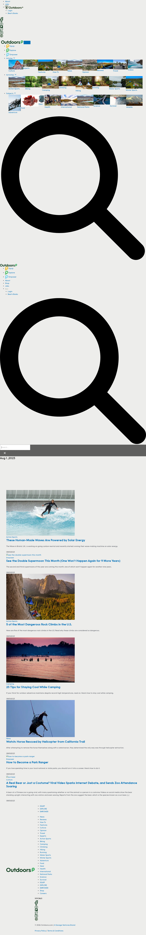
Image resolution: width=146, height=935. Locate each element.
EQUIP (42, 806)
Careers (43, 893)
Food (23, 108)
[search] (15, 447)
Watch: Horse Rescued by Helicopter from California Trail (45, 741)
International (66, 107)
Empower (13, 54)
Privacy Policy (40, 931)
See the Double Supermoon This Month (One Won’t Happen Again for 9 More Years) (63, 560)
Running (95, 87)
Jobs (7, 4)
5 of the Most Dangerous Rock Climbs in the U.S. (39, 624)
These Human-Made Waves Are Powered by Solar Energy (45, 540)
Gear (41, 104)
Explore (12, 50)
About (7, 1)
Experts (26, 68)
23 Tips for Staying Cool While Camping (33, 687)
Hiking (78, 91)
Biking (27, 89)
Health (47, 107)
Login (10, 10)
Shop (7, 283)
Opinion (85, 72)
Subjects (10, 93)
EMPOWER (44, 811)
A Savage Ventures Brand (64, 925)
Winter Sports (131, 90)
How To (56, 72)
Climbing (62, 87)
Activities (10, 75)
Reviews (100, 70)
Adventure (13, 112)
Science (97, 106)
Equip (11, 46)
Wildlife (129, 107)
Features (41, 72)
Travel (115, 71)
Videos (130, 70)
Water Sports (114, 89)
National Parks (83, 107)
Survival (113, 106)
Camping (46, 90)
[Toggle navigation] (27, 42)
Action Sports (14, 89)
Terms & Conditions (55, 931)
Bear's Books (13, 13)
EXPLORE (43, 809)
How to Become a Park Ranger (27, 762)
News (70, 71)
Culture (12, 71)
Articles (9, 58)
